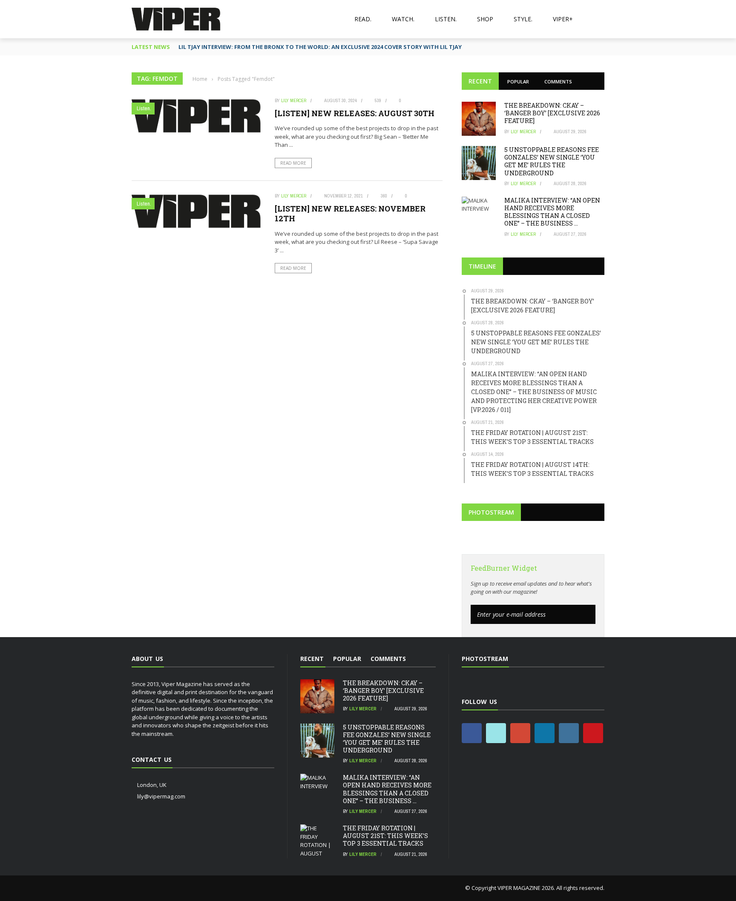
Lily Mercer (293, 100)
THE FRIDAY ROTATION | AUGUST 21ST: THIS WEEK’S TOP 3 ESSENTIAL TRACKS (385, 835)
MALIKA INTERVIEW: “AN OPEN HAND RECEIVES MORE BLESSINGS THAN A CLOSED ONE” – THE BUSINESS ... (552, 212)
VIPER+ (563, 19)
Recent (480, 81)
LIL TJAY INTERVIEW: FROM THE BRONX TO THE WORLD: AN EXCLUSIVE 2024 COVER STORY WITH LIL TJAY (320, 47)
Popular (518, 81)
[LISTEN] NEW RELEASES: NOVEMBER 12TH (350, 213)
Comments (558, 81)
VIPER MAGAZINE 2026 (525, 888)
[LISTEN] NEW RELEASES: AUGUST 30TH (354, 113)
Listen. (446, 19)
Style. (523, 19)
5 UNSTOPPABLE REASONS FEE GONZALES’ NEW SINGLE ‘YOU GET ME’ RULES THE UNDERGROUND (551, 161)
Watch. (403, 19)
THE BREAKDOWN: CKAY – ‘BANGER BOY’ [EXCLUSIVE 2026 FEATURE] (552, 113)
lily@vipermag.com (161, 796)
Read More (293, 163)
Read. (362, 19)
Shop (485, 19)
